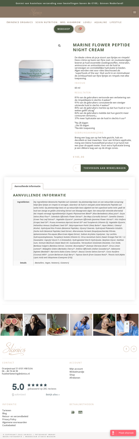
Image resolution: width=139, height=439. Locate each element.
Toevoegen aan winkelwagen (105, 168)
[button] (134, 12)
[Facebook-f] (126, 349)
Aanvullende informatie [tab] (27, 186)
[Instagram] (134, 349)
